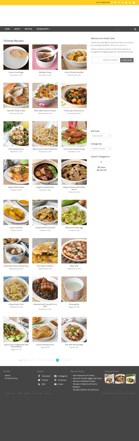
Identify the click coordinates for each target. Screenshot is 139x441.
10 (54, 360)
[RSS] (130, 2)
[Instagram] (119, 2)
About (17, 29)
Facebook (45, 376)
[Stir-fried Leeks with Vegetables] (131, 379)
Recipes (28, 29)
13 (63, 360)
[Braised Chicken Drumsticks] (109, 379)
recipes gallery (128, 42)
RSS (43, 384)
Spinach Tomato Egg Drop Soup (87, 378)
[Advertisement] (86, 15)
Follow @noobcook (101, 168)
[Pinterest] (122, 2)
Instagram (62, 376)
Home (7, 29)
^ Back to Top (10, 393)
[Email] (134, 2)
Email (60, 384)
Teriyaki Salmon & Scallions (86, 389)
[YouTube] (126, 2)
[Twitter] (115, 2)
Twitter (44, 380)
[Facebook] (112, 2)
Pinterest (61, 380)
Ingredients (42, 29)
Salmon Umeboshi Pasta (84, 381)
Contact (48, 393)
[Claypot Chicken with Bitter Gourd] (120, 379)
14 (67, 360)
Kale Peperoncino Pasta (83, 375)
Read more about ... (118, 45)
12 (60, 360)
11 (57, 360)
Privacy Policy (11, 378)
